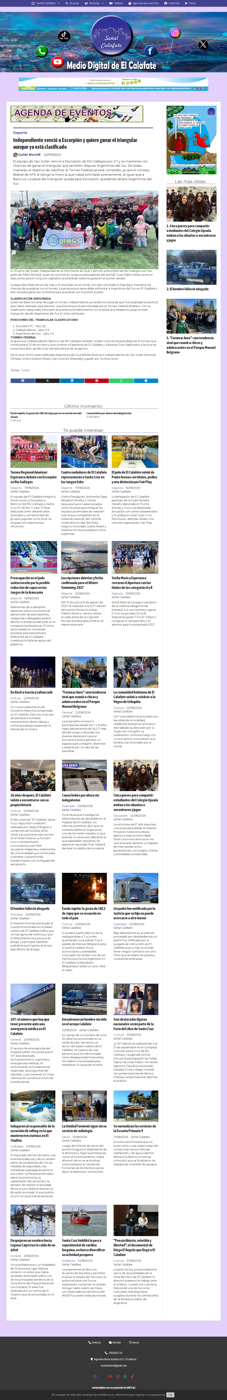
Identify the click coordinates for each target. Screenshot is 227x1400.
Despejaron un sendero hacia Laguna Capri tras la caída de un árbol (32, 1245)
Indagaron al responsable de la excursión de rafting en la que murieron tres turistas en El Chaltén (32, 1133)
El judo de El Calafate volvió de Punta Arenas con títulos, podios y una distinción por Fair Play (134, 477)
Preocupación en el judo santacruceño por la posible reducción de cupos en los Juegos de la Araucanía (30, 585)
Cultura (15, 420)
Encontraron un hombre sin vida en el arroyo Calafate (84, 1021)
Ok (170, 1394)
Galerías (174, 3)
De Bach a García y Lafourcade (31, 692)
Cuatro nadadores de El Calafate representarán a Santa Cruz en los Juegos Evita (84, 477)
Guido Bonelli (29, 154)
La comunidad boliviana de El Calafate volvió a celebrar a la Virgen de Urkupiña (134, 697)
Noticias (94, 3)
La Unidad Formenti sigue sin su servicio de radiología (84, 1128)
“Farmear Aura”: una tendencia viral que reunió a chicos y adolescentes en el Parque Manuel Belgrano (84, 699)
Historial (116, 1342)
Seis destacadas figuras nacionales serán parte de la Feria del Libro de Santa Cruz (134, 1024)
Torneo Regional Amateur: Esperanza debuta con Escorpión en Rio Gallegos (33, 477)
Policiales (16, 914)
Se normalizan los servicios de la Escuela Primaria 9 (135, 1128)
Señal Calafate (46, 3)
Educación (121, 815)
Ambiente (68, 1260)
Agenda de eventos (146, 3)
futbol (25, 370)
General (67, 712)
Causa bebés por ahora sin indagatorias (109, 413)
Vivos (192, 3)
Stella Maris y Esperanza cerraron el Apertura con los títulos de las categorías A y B (132, 583)
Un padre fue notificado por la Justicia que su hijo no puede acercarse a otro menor (134, 913)
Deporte (20, 133)
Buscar (74, 3)
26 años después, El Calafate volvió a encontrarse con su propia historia (30, 800)
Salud (66, 1137)
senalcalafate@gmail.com (114, 1365)
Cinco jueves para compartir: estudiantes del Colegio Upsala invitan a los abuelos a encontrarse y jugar (136, 802)
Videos (118, 3)
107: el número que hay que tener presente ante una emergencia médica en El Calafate (29, 1026)
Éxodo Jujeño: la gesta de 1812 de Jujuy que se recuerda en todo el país (83, 913)
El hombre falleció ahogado (29, 908)
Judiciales (92, 416)
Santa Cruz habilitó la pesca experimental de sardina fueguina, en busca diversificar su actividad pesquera (83, 1247)
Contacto (96, 1342)
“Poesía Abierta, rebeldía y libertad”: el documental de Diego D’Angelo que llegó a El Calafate (134, 1247)
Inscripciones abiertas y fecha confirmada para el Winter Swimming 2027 (82, 583)
